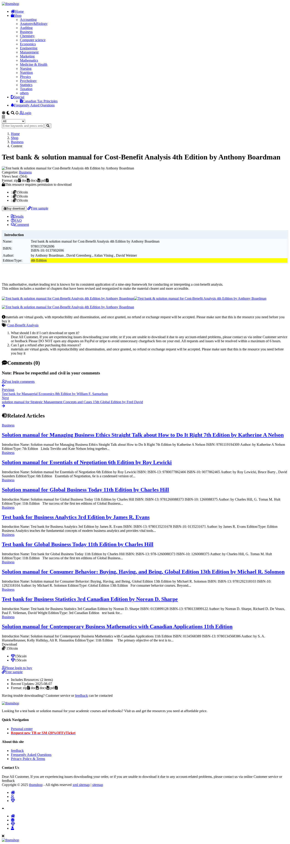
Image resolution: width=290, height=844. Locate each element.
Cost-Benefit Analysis (23, 325)
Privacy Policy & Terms (28, 759)
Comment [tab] (22, 225)
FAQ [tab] (18, 220)
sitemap (97, 785)
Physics (25, 77)
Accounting (28, 20)
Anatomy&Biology (34, 24)
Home (19, 11)
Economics (28, 44)
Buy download (15, 208)
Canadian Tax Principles (40, 101)
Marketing (27, 56)
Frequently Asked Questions (34, 105)
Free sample (39, 208)
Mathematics (29, 60)
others (24, 93)
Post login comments (20, 381)
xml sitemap (81, 785)
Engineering (28, 48)
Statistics (26, 85)
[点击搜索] (48, 125)
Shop (18, 15)
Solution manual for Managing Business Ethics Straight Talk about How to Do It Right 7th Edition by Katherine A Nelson (143, 435)
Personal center (22, 729)
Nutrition (26, 73)
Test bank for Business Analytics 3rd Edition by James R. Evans (76, 517)
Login (27, 113)
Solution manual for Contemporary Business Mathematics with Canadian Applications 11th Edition (117, 626)
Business (26, 32)
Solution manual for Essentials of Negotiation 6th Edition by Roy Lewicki (87, 462)
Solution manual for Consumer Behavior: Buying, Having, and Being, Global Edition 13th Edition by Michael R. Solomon (143, 572)
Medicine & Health (33, 64)
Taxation (26, 89)
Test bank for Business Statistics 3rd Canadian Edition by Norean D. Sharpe (90, 599)
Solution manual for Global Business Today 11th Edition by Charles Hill (85, 490)
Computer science (33, 40)
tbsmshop (36, 785)
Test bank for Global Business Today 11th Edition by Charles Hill (77, 544)
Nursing (25, 68)
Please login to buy (18, 668)
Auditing (26, 28)
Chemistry (27, 36)
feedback (81, 695)
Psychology (28, 81)
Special (19, 97)
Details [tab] (19, 216)
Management (29, 52)
